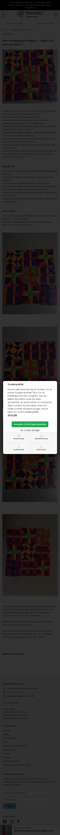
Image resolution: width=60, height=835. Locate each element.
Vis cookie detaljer (30, 430)
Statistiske (41, 449)
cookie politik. (31, 411)
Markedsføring (41, 438)
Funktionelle (19, 449)
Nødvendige (18, 438)
